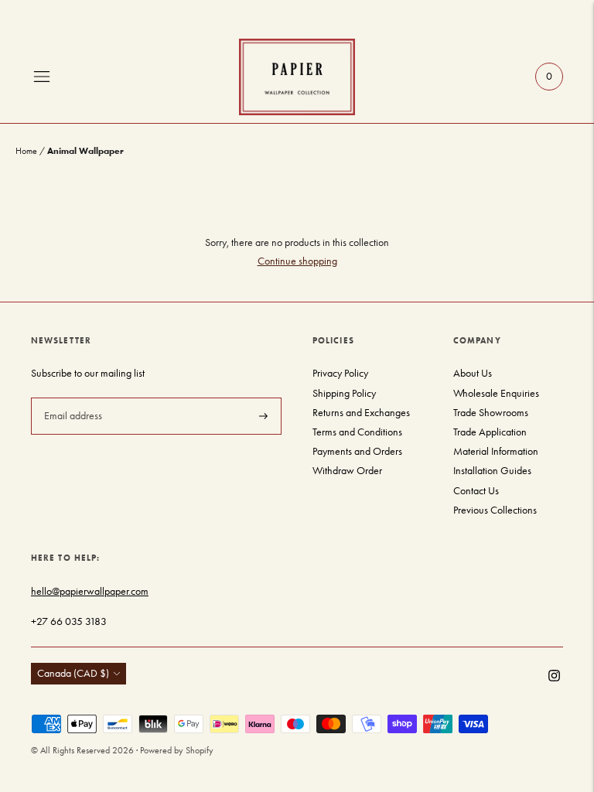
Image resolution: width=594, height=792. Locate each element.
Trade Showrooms (490, 412)
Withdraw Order (347, 470)
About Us (472, 373)
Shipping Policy (344, 393)
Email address (71, 396)
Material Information (495, 451)
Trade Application (490, 432)
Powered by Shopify (176, 750)
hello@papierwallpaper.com (89, 591)
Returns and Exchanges (361, 412)
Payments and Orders (357, 451)
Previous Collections (495, 510)
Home (26, 150)
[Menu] (42, 77)
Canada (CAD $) (73, 673)
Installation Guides (492, 470)
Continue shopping (297, 261)
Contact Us (476, 490)
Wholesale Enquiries (496, 393)
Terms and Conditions (357, 432)
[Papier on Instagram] (554, 677)
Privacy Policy (340, 373)
